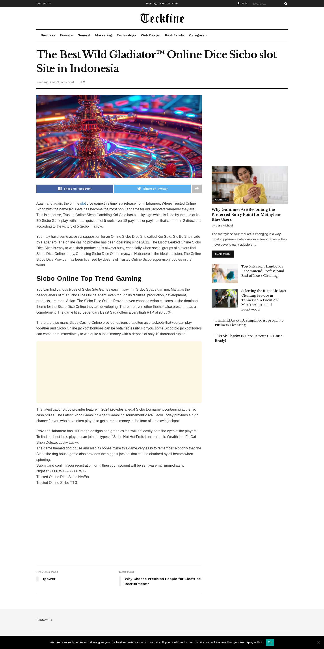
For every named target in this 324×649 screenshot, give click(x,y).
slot (83, 203)
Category (196, 35)
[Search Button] (285, 3)
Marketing (103, 35)
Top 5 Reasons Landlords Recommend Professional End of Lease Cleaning (262, 271)
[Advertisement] (119, 372)
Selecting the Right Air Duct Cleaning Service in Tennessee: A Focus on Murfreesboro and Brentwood (263, 300)
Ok (270, 642)
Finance (66, 35)
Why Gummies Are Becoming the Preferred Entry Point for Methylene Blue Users (246, 214)
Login (244, 3)
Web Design (150, 35)
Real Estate (174, 35)
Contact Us (43, 3)
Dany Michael (224, 225)
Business (48, 35)
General (84, 35)
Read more (223, 253)
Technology (126, 35)
